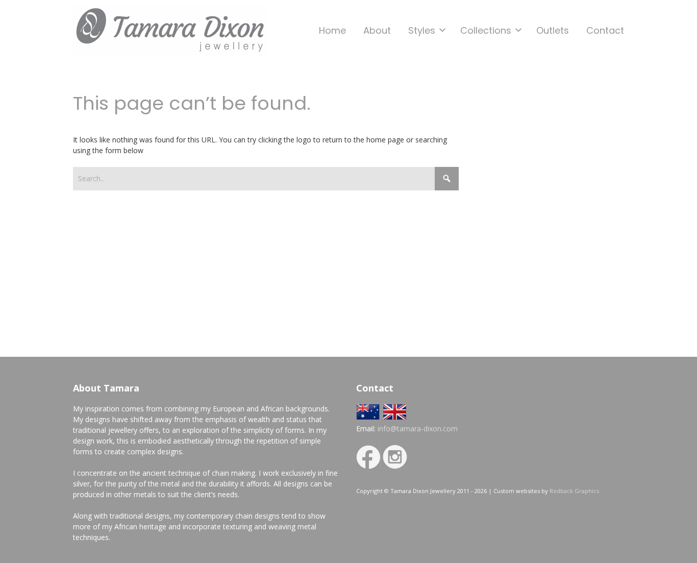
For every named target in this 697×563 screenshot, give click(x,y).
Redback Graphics (574, 491)
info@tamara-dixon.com (418, 428)
